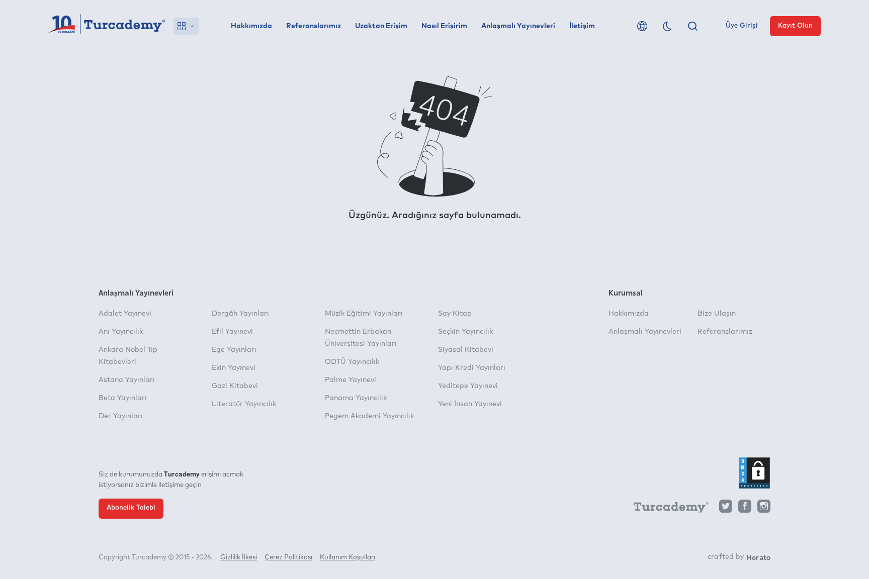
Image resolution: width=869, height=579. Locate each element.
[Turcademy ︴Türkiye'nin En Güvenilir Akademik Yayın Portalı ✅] (106, 26)
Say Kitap (455, 313)
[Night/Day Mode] (667, 26)
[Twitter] (725, 509)
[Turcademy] (666, 509)
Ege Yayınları (234, 349)
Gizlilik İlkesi (238, 557)
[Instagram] (763, 509)
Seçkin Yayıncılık (465, 331)
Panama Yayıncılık (356, 398)
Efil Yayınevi (232, 331)
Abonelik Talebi (131, 508)
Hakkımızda (251, 26)
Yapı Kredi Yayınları (471, 367)
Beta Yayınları (123, 398)
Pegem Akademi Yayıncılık (369, 416)
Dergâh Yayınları (240, 313)
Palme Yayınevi (350, 379)
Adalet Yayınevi (125, 313)
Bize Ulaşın (717, 313)
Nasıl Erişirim (444, 26)
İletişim (582, 26)
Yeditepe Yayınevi (468, 386)
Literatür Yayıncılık (244, 404)
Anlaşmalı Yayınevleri (518, 26)
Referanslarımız (313, 26)
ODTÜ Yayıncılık (352, 361)
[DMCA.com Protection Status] (754, 473)
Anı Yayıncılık (121, 331)
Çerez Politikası (288, 557)
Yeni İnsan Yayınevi (470, 404)
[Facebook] (744, 509)
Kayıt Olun (795, 26)
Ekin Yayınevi (233, 367)
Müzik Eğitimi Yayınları (364, 313)
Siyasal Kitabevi (465, 349)
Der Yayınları (121, 416)
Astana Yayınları (127, 379)
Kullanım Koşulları (347, 557)
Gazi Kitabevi (235, 386)
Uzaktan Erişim (381, 26)
